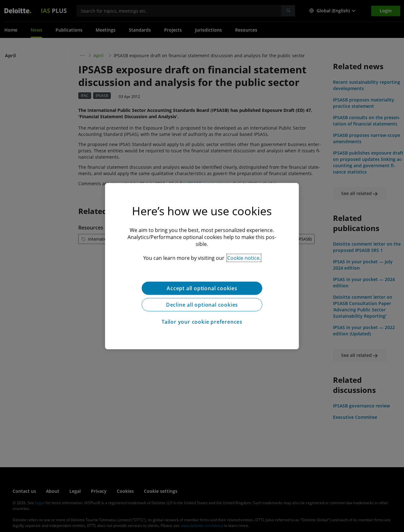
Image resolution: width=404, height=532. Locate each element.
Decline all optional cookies (202, 304)
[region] (202, 266)
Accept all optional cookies (202, 287)
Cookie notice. (244, 257)
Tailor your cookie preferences (202, 321)
